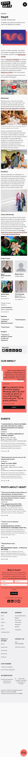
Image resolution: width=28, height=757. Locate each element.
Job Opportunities (5, 632)
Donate (14, 407)
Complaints (3, 657)
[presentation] (14, 427)
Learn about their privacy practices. (17, 578)
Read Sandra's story (8, 403)
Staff (2, 625)
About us (3, 622)
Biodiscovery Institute (7, 72)
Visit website (4, 298)
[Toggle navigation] (25, 4)
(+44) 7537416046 (19, 644)
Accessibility (4, 650)
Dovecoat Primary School (20, 232)
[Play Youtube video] (14, 87)
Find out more (5, 451)
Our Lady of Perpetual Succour (11, 234)
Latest (2, 619)
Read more (6, 515)
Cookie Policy (4, 647)
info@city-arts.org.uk (20, 647)
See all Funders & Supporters (8, 669)
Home (2, 616)
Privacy (2, 644)
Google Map (18, 630)
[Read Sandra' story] (14, 375)
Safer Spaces (4, 653)
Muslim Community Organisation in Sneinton (13, 108)
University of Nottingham (12, 59)
